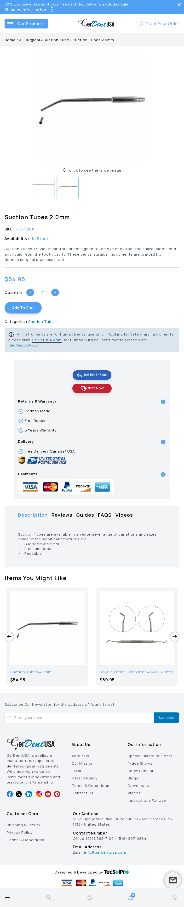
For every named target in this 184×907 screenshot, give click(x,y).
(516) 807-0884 (131, 838)
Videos (134, 793)
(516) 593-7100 (100, 838)
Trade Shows (140, 763)
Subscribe (166, 717)
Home (10, 39)
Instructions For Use (147, 800)
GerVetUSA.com (47, 339)
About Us (80, 756)
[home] (89, 897)
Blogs (133, 778)
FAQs (76, 771)
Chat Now (95, 388)
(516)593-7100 (95, 374)
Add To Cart (23, 307)
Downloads (138, 785)
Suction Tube (56, 39)
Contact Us (82, 793)
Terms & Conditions (90, 785)
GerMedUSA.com (25, 345)
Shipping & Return (23, 825)
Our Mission (83, 763)
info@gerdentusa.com (105, 852)
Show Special (140, 771)
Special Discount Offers (150, 756)
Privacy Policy (85, 778)
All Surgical (29, 39)
